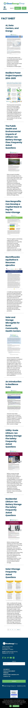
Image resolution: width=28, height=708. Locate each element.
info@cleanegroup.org (11, 651)
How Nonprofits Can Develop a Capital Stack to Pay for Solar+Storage (14, 207)
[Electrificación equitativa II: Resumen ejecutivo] (14, 279)
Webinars (5, 673)
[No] (26, 703)
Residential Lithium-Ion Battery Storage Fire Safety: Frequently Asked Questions (14, 507)
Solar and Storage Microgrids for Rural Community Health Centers (13, 324)
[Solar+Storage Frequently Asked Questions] (14, 590)
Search (12, 8)
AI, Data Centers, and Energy (12, 28)
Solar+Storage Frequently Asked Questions (13, 573)
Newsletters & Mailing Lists (11, 674)
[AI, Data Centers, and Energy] (14, 44)
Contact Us (6, 676)
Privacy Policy (16, 706)
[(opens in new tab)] (14, 694)
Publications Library (9, 671)
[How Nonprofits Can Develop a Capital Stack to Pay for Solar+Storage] (14, 226)
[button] (24, 8)
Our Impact (6, 669)
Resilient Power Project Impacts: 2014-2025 (14, 75)
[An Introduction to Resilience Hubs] (14, 400)
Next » (18, 629)
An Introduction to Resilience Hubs (13, 384)
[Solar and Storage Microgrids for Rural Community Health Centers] (14, 344)
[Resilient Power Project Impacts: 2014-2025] (14, 92)
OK (10, 706)
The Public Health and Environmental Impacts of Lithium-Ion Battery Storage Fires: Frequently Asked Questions (14, 137)
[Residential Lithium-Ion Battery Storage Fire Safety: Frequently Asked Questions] (14, 529)
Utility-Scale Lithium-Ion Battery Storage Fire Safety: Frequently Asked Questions (14, 438)
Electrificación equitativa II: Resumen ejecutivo (13, 261)
